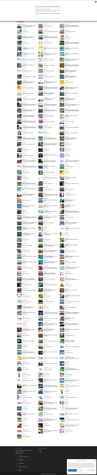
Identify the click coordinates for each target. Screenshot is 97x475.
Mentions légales (84, 472)
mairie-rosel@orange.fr (23, 466)
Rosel (45, 473)
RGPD (40, 450)
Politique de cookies (78, 472)
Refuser (81, 470)
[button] (94, 460)
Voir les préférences (91, 470)
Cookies (40, 452)
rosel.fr (20, 470)
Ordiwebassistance (53, 473)
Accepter (72, 470)
